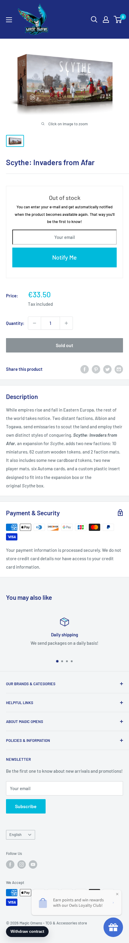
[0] (118, 19)
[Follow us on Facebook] (10, 864)
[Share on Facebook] (84, 368)
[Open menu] (9, 19)
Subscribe (26, 806)
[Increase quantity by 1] (66, 323)
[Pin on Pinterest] (96, 368)
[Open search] (94, 19)
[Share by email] (119, 368)
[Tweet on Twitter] (107, 368)
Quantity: (15, 323)
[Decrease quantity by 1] (34, 323)
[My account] (106, 19)
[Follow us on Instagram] (21, 864)
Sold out (64, 345)
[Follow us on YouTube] (33, 864)
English (15, 834)
